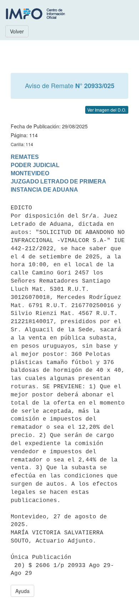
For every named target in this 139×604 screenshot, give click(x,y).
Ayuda (22, 590)
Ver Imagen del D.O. (106, 110)
